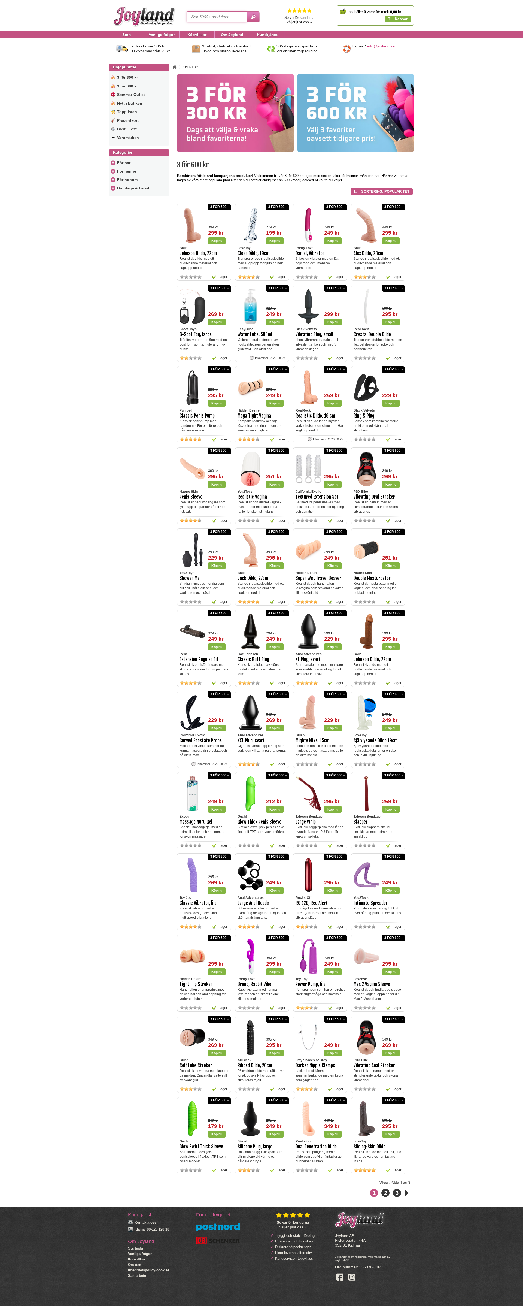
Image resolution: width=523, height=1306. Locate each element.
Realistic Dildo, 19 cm (315, 415)
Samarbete (137, 1276)
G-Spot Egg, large (196, 334)
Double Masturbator (372, 578)
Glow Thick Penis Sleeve (259, 822)
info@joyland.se (381, 46)
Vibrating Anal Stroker (374, 1065)
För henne (126, 171)
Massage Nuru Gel (196, 822)
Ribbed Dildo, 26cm (255, 1065)
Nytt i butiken (129, 103)
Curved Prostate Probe (201, 740)
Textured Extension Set (317, 497)
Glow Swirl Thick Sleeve (201, 1146)
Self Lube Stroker (196, 1065)
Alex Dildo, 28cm (368, 253)
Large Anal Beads (253, 903)
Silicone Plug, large (255, 1146)
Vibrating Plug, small (314, 334)
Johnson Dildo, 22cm (198, 253)
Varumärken (128, 137)
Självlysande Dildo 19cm (375, 740)
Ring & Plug (364, 415)
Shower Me (190, 578)
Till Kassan (398, 19)
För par (123, 163)
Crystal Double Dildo (372, 334)
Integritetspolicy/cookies (148, 1270)
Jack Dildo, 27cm (253, 578)
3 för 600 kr (127, 86)
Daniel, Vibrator (310, 253)
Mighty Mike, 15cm (312, 740)
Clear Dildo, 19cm (253, 253)
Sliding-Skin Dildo (369, 1146)
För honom (127, 179)
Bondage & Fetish (134, 188)
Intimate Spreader (371, 903)
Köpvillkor (136, 1259)
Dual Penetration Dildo (316, 1146)
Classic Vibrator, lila (198, 903)
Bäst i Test (127, 129)
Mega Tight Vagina (254, 415)
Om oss (134, 1265)
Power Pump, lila (311, 984)
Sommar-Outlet (131, 94)
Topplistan (127, 112)
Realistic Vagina (252, 497)
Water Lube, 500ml (255, 334)
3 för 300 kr (127, 77)
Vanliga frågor (140, 1254)
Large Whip (306, 822)
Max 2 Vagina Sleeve (372, 984)
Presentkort (128, 120)
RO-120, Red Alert (312, 903)
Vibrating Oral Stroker (374, 497)
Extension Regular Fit (199, 659)
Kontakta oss (145, 1222)
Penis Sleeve (191, 497)
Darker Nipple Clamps (315, 1065)
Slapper (361, 822)
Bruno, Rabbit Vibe (254, 984)
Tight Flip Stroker (196, 984)
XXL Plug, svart (251, 740)
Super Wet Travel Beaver (318, 578)
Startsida (135, 1248)
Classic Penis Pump (197, 415)
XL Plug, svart (308, 659)
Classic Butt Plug (253, 659)
